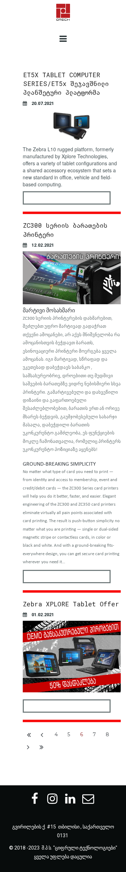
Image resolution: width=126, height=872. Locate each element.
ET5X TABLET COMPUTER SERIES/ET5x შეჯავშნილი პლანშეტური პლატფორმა (66, 83)
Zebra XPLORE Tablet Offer (71, 604)
